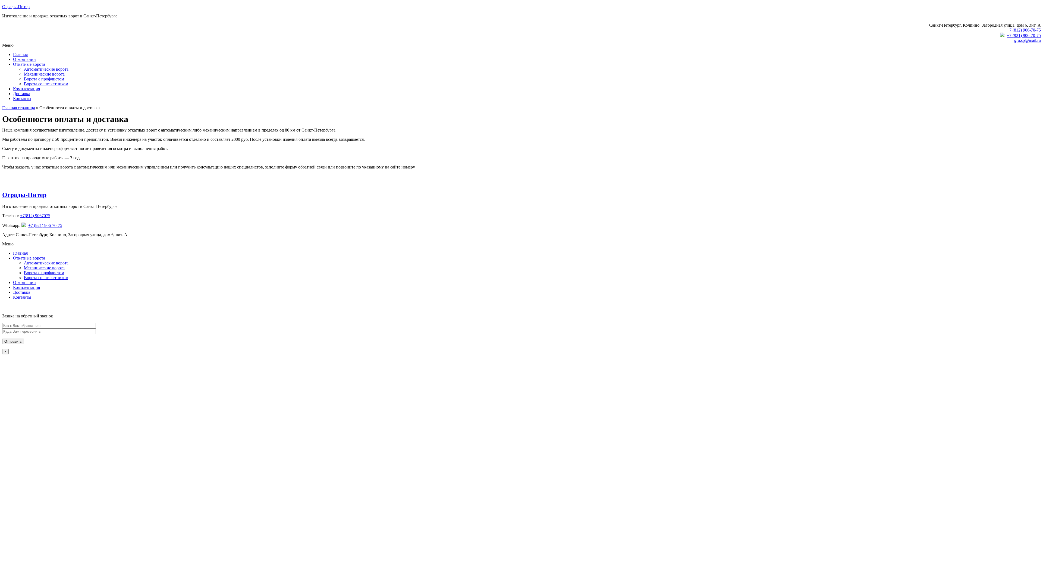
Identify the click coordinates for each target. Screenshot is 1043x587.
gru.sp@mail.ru (1027, 40)
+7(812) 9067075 (35, 215)
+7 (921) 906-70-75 (1024, 35)
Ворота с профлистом (44, 79)
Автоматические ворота (46, 69)
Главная (20, 54)
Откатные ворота (29, 64)
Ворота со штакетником (46, 84)
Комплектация (26, 88)
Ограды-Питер (16, 6)
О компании (24, 59)
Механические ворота (44, 74)
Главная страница (18, 107)
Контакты (22, 98)
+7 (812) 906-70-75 (1024, 30)
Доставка (21, 93)
